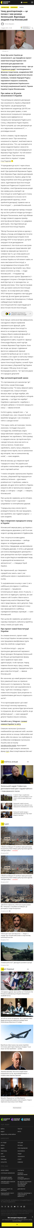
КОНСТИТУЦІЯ (14, 7)
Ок (17, 1224)
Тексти (20, 1129)
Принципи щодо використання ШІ (6, 1178)
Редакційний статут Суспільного (7, 1193)
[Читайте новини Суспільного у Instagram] (11, 1206)
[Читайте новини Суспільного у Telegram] (21, 1206)
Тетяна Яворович (9, 24)
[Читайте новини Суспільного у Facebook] (5, 1206)
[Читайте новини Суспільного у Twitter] (8, 1206)
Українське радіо (8, 69)
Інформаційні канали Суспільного (8, 1182)
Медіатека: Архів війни (8, 1134)
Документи (21, 1189)
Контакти (21, 1170)
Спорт (20, 1159)
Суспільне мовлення (8, 1173)
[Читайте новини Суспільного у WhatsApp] (24, 1206)
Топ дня (20, 1142)
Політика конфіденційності (24, 1178)
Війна (3, 1129)
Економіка (21, 1151)
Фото (19, 1131)
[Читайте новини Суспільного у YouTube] (14, 1206)
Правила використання (22, 1173)
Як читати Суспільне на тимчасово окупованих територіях (24, 1184)
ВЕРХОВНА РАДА (5, 7)
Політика (4, 1151)
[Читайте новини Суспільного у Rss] (2, 1206)
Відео (2, 1131)
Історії (3, 1156)
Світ (2, 1153)
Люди (20, 1153)
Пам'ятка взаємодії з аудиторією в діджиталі (25, 1194)
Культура (4, 1162)
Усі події (3, 1142)
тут (7, 751)
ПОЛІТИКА (21, 7)
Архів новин (5, 1170)
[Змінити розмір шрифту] (32, 28)
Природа (3, 1159)
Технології (21, 1156)
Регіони (20, 1145)
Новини (20, 1162)
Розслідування (23, 1148)
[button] (7, 161)
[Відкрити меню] (32, 2)
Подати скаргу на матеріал (6, 1189)
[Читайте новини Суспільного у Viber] (18, 1206)
